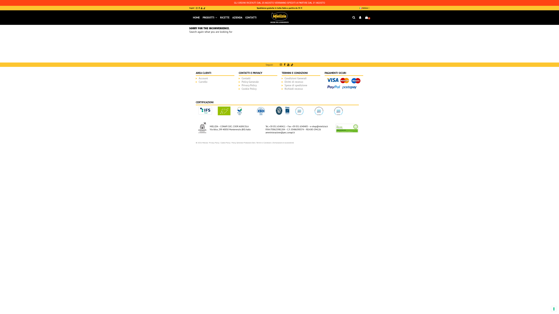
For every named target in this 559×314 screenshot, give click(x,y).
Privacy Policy (249, 85)
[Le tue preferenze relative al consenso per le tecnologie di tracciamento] (554, 309)
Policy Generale (250, 81)
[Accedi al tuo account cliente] (360, 17)
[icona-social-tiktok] (204, 8)
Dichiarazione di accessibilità (283, 143)
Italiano (365, 8)
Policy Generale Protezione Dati (243, 143)
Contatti (246, 78)
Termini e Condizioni (263, 143)
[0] (366, 17)
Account (203, 78)
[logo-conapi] (202, 127)
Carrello (203, 81)
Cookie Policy (249, 88)
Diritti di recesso (294, 81)
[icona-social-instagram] (197, 8)
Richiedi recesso (294, 88)
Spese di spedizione (296, 85)
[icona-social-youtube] (201, 8)
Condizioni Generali (296, 78)
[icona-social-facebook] (199, 8)
